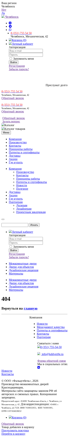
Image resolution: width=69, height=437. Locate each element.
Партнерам (44, 337)
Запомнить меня (23, 58)
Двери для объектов (21, 266)
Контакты (15, 145)
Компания (15, 139)
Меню (6, 132)
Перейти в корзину (13, 433)
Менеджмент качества (51, 327)
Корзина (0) (19, 40)
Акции (13, 159)
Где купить (16, 162)
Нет (3, 9)
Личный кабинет (22, 43)
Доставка (14, 155)
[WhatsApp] (10, 29)
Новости (42, 323)
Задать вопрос (11, 121)
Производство (18, 142)
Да (3, 13)
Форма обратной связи (51, 360)
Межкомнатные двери (23, 263)
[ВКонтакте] (10, 23)
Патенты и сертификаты (24, 152)
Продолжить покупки (15, 430)
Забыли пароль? (19, 69)
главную (31, 308)
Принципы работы (21, 149)
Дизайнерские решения (23, 270)
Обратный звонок (12, 98)
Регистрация (17, 65)
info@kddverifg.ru (52, 354)
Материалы (16, 273)
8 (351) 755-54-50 (51, 347)
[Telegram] (10, 26)
